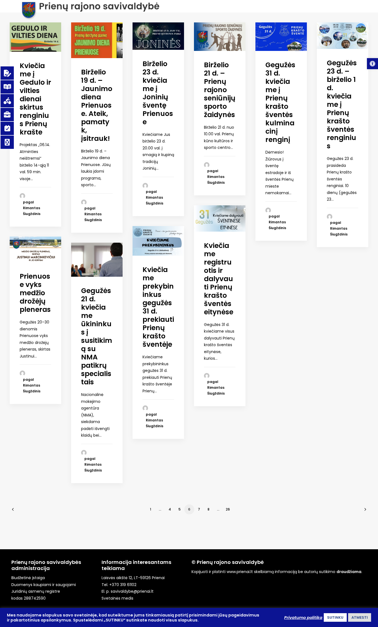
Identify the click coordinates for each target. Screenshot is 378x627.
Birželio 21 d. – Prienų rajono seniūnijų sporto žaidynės (219, 90)
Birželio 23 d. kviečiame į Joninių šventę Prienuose (158, 93)
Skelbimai (279, 22)
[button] (372, 63)
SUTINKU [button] (335, 617)
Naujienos (34, 22)
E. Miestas (207, 22)
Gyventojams (111, 22)
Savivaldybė (70, 22)
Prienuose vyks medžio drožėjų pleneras (35, 292)
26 (228, 509)
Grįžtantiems (244, 22)
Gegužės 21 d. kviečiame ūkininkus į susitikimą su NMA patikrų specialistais (96, 336)
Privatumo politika (303, 617)
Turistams (174, 22)
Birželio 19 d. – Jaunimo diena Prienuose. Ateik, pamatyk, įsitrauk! (96, 105)
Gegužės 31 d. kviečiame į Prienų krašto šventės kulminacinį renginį (280, 102)
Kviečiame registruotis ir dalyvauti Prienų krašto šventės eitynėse (218, 279)
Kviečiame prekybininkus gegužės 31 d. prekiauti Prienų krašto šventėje (158, 307)
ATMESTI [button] (359, 617)
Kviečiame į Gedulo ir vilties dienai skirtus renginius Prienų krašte (35, 99)
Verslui (145, 22)
